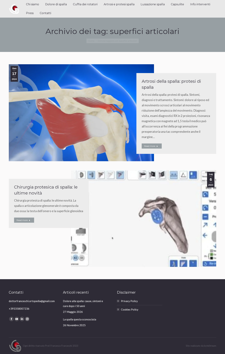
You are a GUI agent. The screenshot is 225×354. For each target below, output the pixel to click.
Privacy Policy (129, 301)
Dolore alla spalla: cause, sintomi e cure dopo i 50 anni (83, 303)
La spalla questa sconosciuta (79, 319)
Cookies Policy (129, 309)
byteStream (210, 345)
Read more (149, 146)
